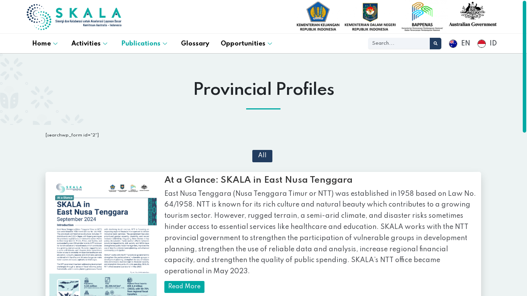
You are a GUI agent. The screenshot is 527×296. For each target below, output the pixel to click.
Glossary (195, 43)
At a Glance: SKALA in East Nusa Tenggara (258, 180)
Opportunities (243, 43)
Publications (140, 43)
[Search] (435, 43)
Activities (86, 43)
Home (41, 43)
